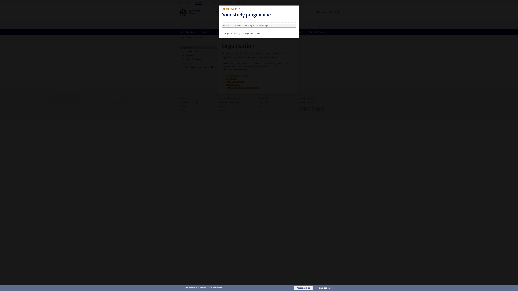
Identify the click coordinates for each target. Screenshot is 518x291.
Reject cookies (324, 288)
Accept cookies (303, 288)
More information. (215, 288)
